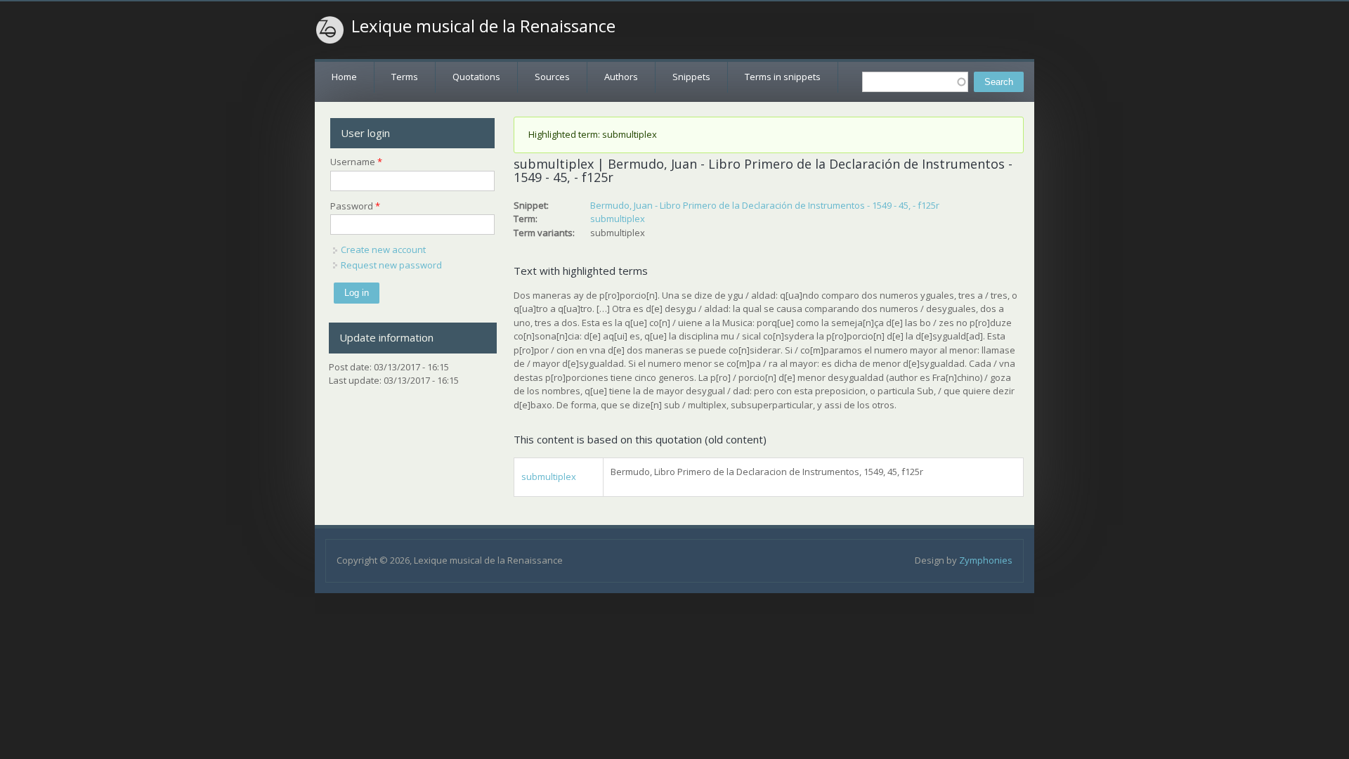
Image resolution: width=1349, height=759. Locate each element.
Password (355, 206)
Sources (552, 76)
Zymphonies (985, 560)
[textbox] (915, 82)
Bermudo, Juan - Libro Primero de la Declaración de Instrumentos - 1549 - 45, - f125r (764, 205)
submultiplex (617, 218)
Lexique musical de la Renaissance (483, 26)
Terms (404, 76)
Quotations (476, 76)
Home (344, 76)
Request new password (391, 265)
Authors (621, 76)
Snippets (691, 76)
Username (356, 161)
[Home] (330, 30)
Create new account (383, 249)
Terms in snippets (783, 76)
